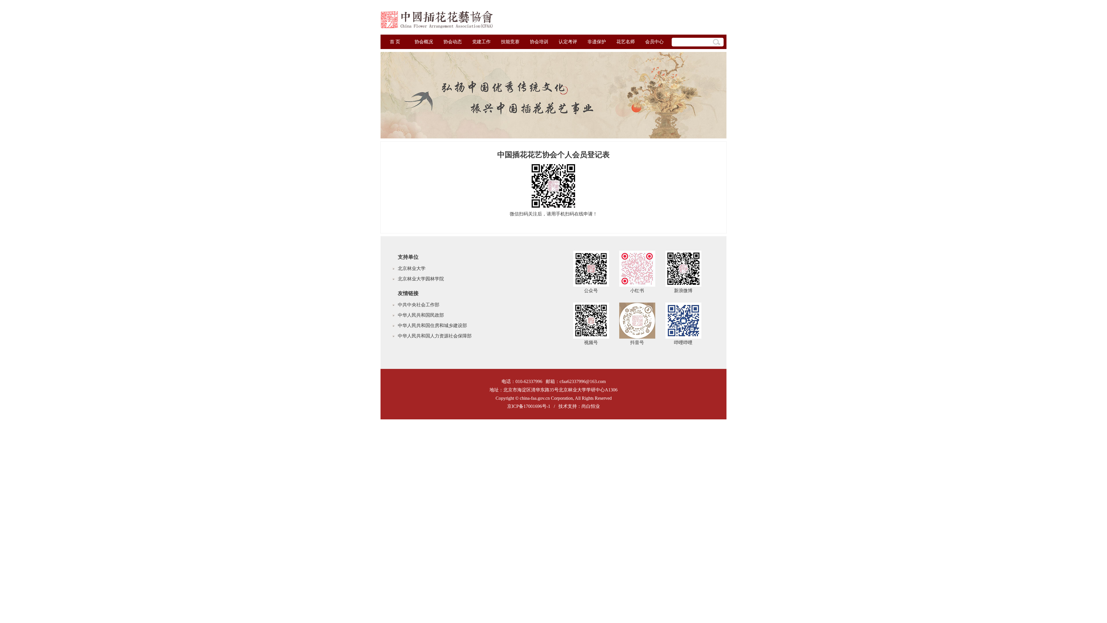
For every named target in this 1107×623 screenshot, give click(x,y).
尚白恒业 (590, 406)
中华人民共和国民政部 (421, 315)
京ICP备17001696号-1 (528, 406)
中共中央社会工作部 (418, 304)
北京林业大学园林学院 (421, 278)
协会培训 (539, 41)
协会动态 (452, 41)
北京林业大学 (412, 268)
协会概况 (424, 41)
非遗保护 (597, 41)
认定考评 (568, 41)
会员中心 (654, 41)
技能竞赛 (510, 41)
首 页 (395, 41)
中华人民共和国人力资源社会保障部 (435, 335)
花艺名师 (625, 41)
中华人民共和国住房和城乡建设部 (432, 325)
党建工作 (481, 41)
